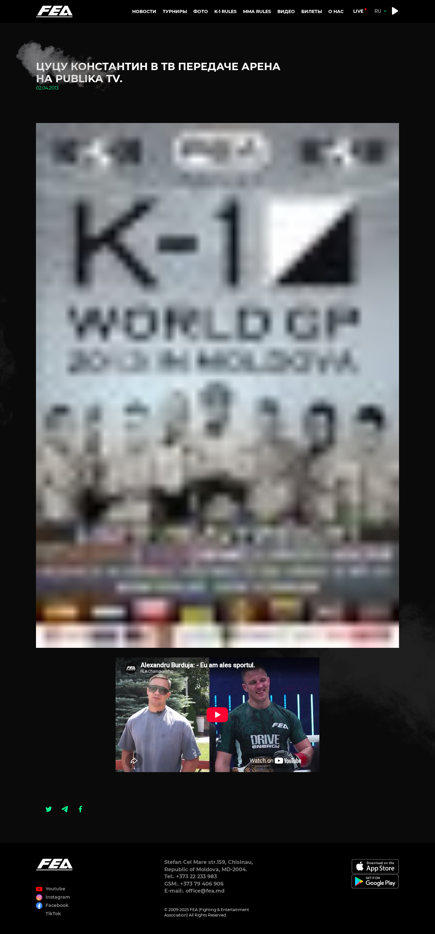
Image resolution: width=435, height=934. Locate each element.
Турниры (175, 11)
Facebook (57, 905)
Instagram (58, 897)
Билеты (311, 11)
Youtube (55, 889)
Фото (200, 11)
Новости (144, 11)
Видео (286, 11)
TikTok (53, 913)
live (358, 11)
